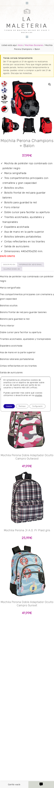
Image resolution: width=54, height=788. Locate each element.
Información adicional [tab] (30, 264)
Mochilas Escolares (34, 45)
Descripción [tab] (9, 264)
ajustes (38, 395)
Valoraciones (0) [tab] (11, 269)
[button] (49, 84)
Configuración (37, 406)
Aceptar (9, 406)
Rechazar (22, 406)
